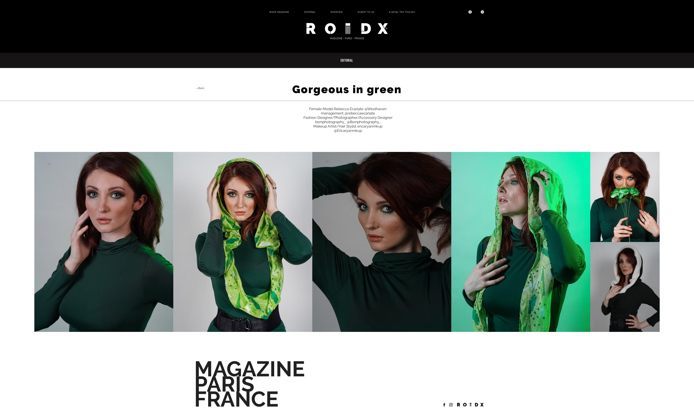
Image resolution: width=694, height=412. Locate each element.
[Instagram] (482, 12)
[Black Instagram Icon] (451, 404)
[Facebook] (470, 12)
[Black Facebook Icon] (444, 404)
